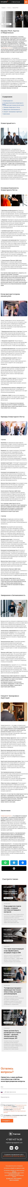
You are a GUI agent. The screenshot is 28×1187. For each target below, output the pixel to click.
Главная (3, 7)
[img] (4, 1)
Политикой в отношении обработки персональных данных (15, 1111)
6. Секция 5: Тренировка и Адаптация (12, 111)
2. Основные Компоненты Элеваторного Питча (12, 103)
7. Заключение (6, 114)
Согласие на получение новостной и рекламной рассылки (14, 1173)
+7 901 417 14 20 (14, 1139)
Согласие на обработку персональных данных (14, 1171)
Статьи (9, 7)
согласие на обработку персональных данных (14, 1107)
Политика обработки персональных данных (14, 1176)
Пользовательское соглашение (14, 1166)
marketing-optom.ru (19, 1156)
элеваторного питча (6, 48)
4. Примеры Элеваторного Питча (11, 107)
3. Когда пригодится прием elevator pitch (13, 105)
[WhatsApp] (5, 862)
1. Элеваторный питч (7, 101)
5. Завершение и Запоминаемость (11, 109)
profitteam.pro (7, 1156)
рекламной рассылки (10, 1117)
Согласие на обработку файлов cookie (14, 1168)
